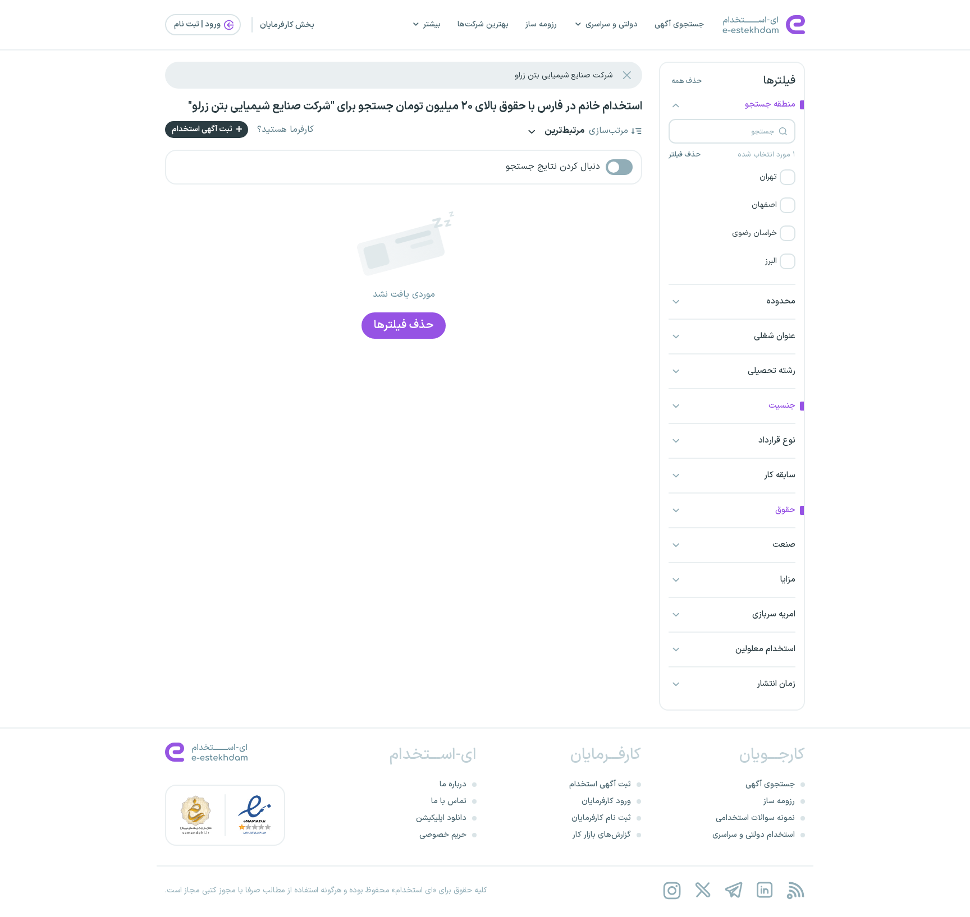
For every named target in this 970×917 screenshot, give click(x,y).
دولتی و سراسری (611, 24)
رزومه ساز (541, 24)
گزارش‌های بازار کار (602, 835)
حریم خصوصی (442, 835)
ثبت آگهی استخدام (203, 129)
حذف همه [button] (686, 81)
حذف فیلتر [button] (685, 154)
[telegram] (733, 890)
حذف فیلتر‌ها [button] (403, 325)
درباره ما (453, 784)
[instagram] (671, 890)
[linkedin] (764, 890)
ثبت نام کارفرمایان (601, 818)
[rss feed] (795, 890)
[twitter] (702, 890)
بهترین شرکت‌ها (483, 24)
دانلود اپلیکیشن (441, 818)
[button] (732, 177)
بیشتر (432, 24)
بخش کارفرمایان (287, 25)
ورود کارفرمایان (606, 801)
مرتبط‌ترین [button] (563, 131)
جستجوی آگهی (679, 24)
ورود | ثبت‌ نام (198, 24)
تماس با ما (448, 801)
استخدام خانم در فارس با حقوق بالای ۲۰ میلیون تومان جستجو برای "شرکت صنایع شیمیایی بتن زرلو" (415, 106)
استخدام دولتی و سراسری (753, 835)
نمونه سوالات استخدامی (755, 818)
